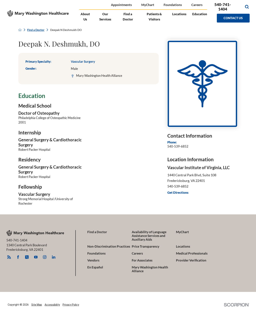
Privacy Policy (71, 304)
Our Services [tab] (105, 16)
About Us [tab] (85, 16)
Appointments (121, 5)
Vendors (93, 260)
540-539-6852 (177, 146)
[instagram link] (44, 257)
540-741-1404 (222, 6)
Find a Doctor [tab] (128, 16)
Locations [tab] (179, 14)
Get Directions (177, 192)
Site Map (36, 304)
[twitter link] (27, 257)
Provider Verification (191, 260)
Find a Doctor (35, 30)
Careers (196, 5)
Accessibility (52, 304)
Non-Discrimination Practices (108, 246)
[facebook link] (18, 257)
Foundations (173, 5)
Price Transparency (145, 246)
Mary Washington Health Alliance (150, 269)
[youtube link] (36, 257)
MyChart (147, 5)
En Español (95, 267)
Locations (183, 246)
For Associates (142, 260)
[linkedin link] (53, 257)
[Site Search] (247, 7)
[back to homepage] (20, 30)
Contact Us (233, 18)
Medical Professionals (191, 253)
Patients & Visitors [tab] (154, 16)
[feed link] (9, 257)
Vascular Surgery (83, 61)
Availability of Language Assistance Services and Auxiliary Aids (149, 235)
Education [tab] (199, 14)
